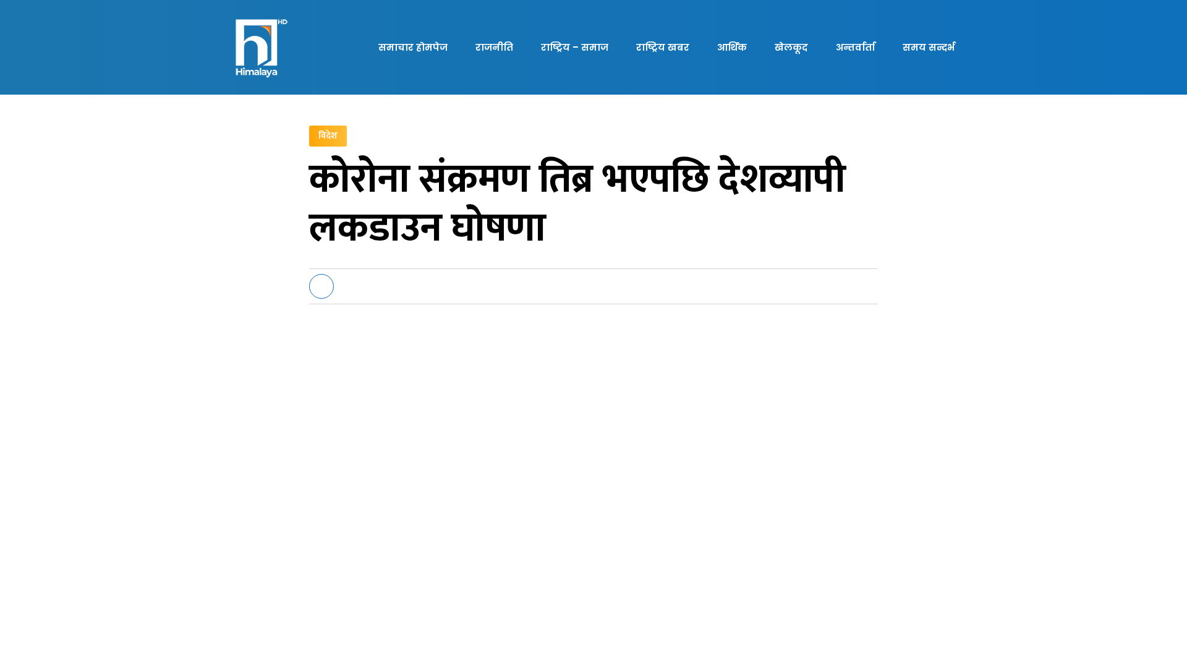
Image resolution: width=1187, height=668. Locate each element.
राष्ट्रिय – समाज (574, 47)
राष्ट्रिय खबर (662, 47)
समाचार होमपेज (413, 47)
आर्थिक (732, 47)
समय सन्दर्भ (929, 47)
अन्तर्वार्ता (855, 47)
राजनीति (494, 47)
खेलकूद (791, 47)
